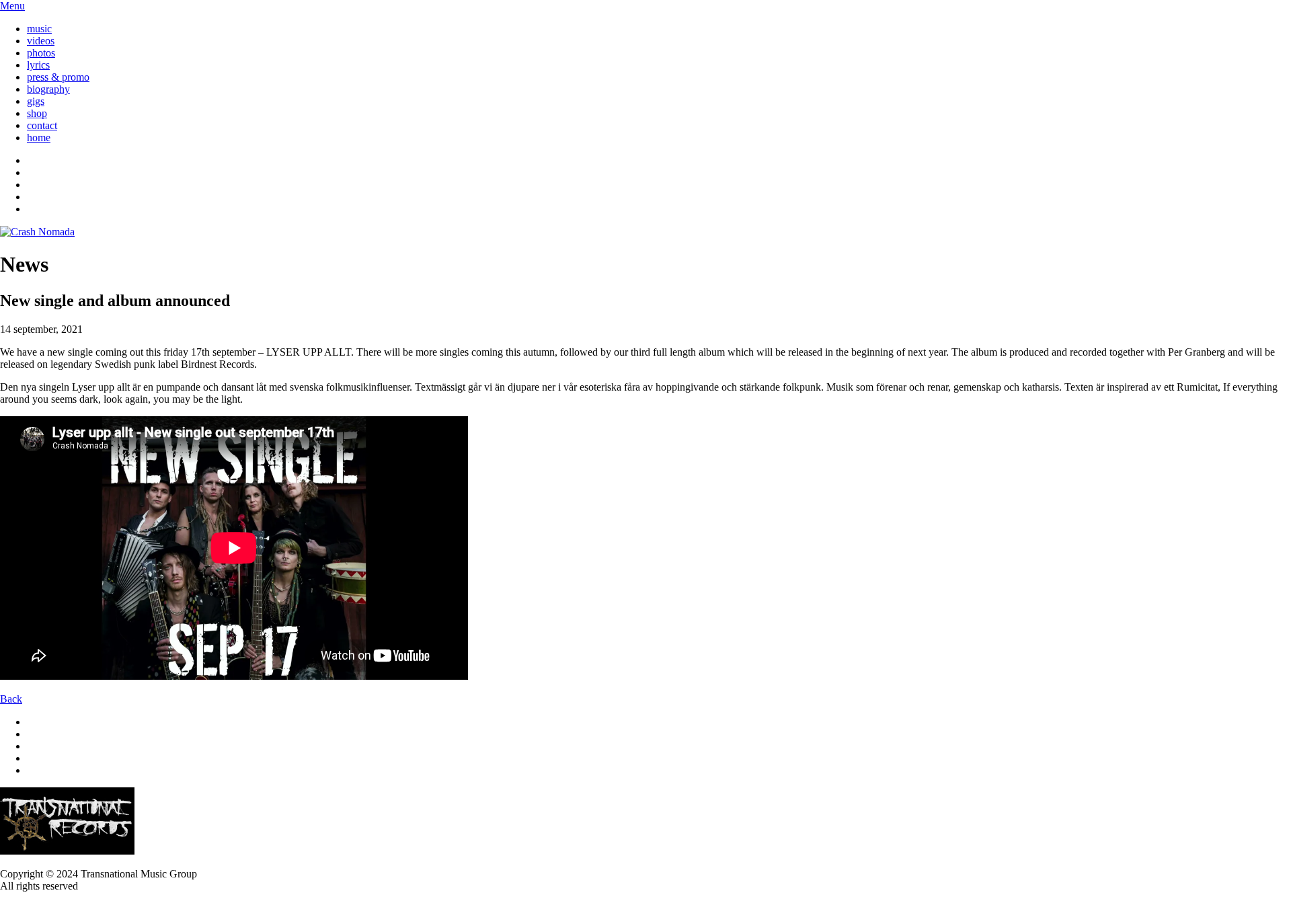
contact (42, 125)
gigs (35, 101)
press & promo (58, 77)
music (39, 28)
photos (41, 52)
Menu (12, 5)
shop (37, 113)
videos (40, 40)
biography (48, 89)
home (38, 137)
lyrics (38, 65)
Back (11, 699)
